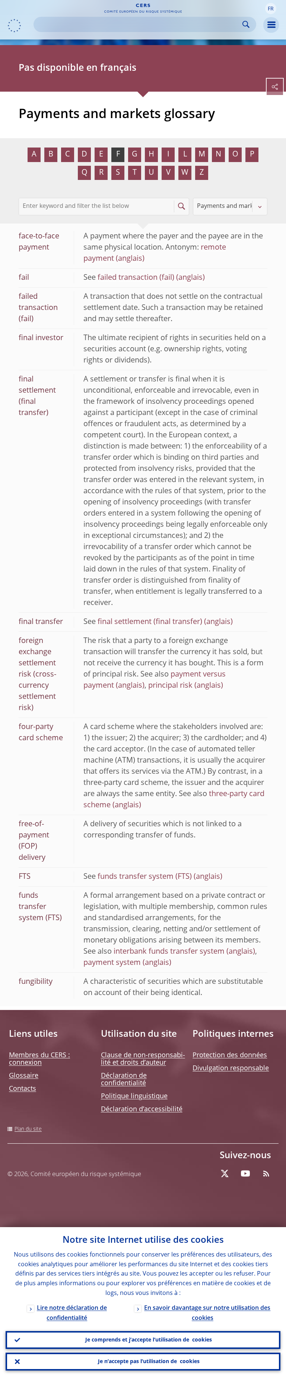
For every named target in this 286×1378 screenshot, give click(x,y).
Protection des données (230, 1055)
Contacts (22, 1089)
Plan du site (28, 1129)
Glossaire (23, 1076)
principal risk (170, 686)
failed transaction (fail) (136, 278)
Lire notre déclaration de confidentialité (72, 1313)
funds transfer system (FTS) (145, 877)
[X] (224, 1173)
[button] (270, 8)
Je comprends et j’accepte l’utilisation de (148, 1340)
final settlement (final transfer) (150, 622)
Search (246, 24)
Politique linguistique (134, 1096)
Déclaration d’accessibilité (141, 1109)
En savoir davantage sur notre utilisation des (207, 1313)
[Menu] (271, 25)
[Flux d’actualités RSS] (266, 1173)
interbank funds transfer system (169, 952)
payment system (112, 963)
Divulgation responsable (231, 1068)
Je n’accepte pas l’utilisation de (149, 1361)
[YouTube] (245, 1173)
